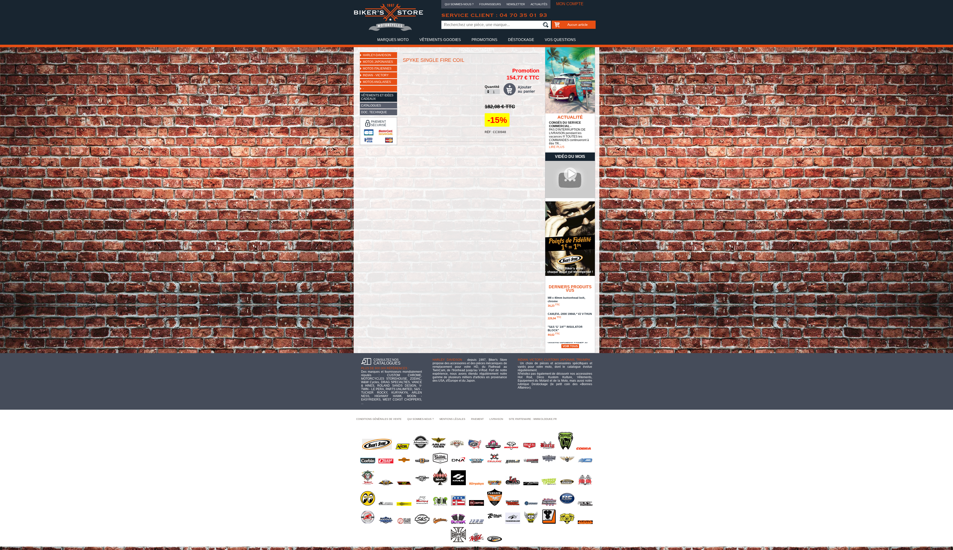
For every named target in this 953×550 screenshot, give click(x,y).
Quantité (492, 87)
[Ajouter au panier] (521, 89)
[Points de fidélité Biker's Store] (570, 275)
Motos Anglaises (377, 82)
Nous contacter (476, 49)
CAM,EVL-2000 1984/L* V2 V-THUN (570, 316)
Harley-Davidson (377, 55)
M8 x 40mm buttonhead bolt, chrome (566, 301)
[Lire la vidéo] (570, 197)
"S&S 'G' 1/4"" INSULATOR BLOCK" (565, 330)
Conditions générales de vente (379, 419)
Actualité (570, 117)
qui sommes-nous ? (420, 419)
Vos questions (560, 39)
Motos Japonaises (378, 62)
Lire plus (556, 147)
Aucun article (577, 25)
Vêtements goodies (440, 39)
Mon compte (569, 4)
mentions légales (452, 419)
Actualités (539, 4)
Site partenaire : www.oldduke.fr (533, 419)
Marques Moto (393, 39)
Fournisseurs (490, 4)
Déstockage (521, 39)
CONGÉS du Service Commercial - (565, 124)
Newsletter (516, 4)
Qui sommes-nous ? (459, 4)
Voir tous (570, 346)
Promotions (484, 39)
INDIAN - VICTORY (376, 75)
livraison (496, 419)
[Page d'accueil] (388, 30)
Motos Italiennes (377, 68)
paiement (477, 419)
